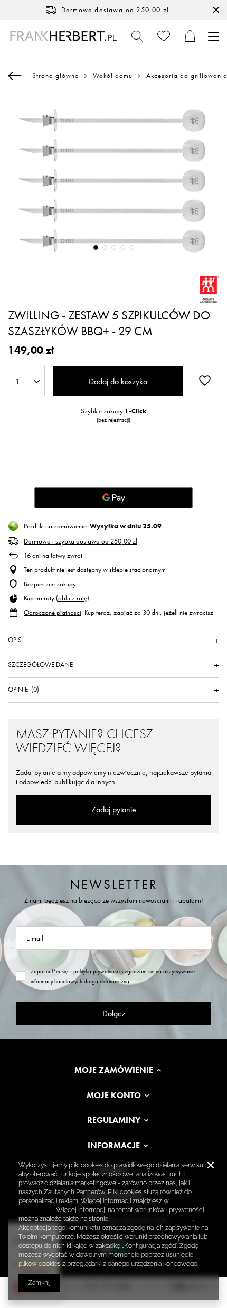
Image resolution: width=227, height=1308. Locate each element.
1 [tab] (95, 247)
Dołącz (113, 1013)
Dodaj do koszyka (118, 381)
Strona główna (55, 75)
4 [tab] (122, 247)
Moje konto (114, 1095)
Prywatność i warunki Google (151, 1219)
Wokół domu (113, 76)
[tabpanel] (113, 180)
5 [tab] (131, 247)
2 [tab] (104, 247)
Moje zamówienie (113, 1070)
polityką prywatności (97, 971)
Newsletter (114, 884)
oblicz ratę (72, 598)
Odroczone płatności (52, 612)
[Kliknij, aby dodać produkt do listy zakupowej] (205, 380)
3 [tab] (113, 247)
